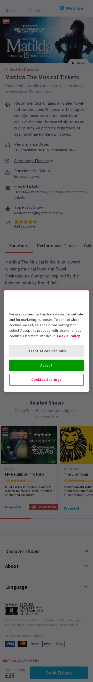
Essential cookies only (46, 350)
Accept (46, 365)
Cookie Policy (68, 336)
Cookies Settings (46, 379)
